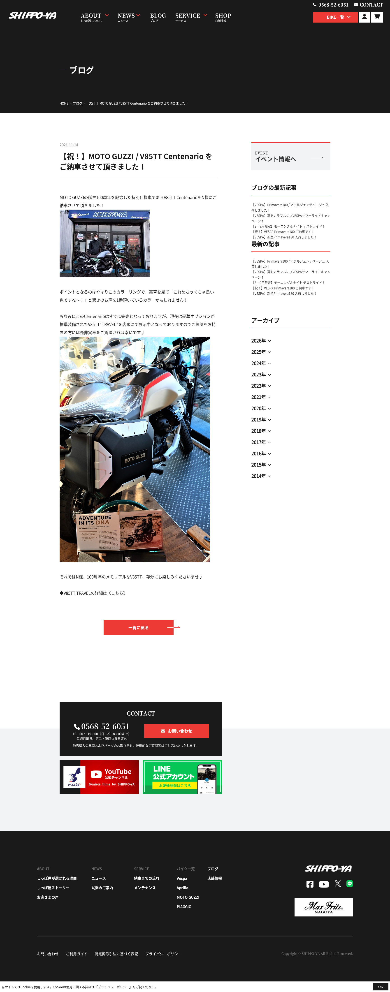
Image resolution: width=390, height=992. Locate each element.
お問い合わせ (48, 953)
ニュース (98, 878)
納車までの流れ (146, 878)
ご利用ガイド (77, 953)
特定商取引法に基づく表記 (116, 953)
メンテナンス (145, 887)
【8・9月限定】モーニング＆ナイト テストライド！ (288, 226)
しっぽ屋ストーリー (53, 887)
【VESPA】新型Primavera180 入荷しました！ (284, 237)
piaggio (184, 906)
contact (371, 4)
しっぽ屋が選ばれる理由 (57, 878)
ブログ (212, 868)
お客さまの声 (48, 897)
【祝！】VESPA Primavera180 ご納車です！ (282, 231)
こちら (117, 593)
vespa (182, 878)
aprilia (182, 887)
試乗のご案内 (102, 887)
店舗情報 (214, 878)
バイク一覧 (186, 868)
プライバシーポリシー (163, 953)
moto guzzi (188, 897)
